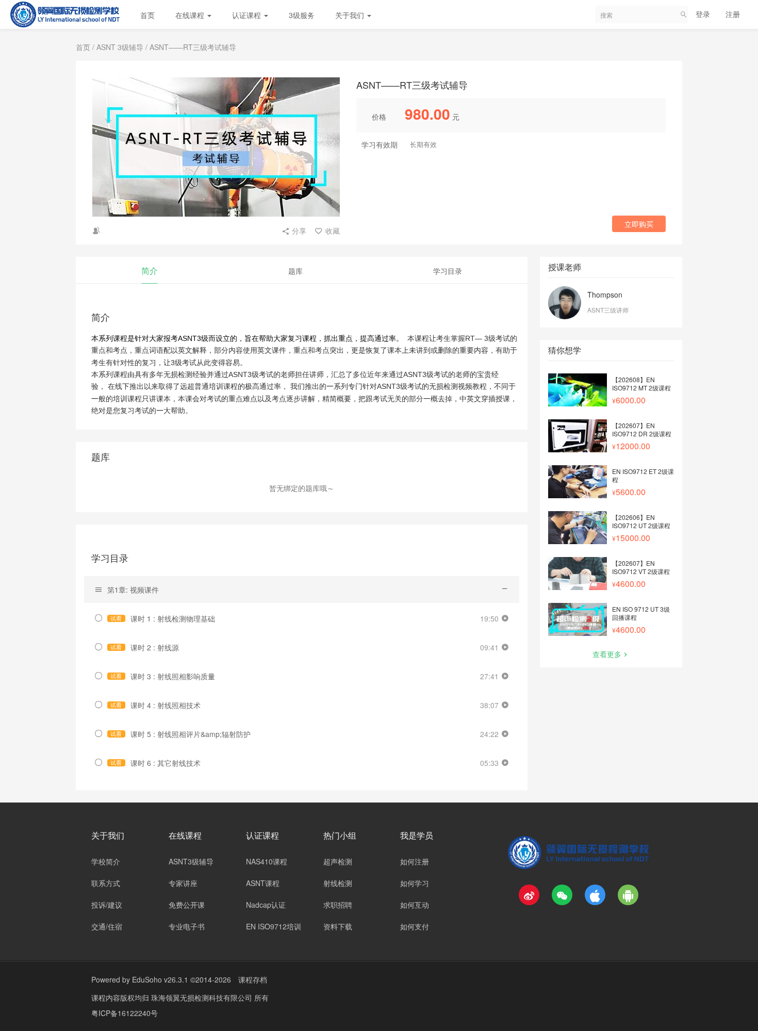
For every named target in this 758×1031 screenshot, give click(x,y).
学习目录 (447, 271)
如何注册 (414, 861)
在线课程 (190, 15)
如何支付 (414, 926)
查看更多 (606, 654)
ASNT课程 (262, 883)
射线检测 (337, 883)
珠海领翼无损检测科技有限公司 (202, 997)
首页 (147, 15)
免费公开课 (187, 904)
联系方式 (105, 883)
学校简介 (105, 861)
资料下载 (337, 926)
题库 (295, 271)
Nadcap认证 (266, 904)
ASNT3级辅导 (191, 861)
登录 (703, 14)
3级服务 (302, 15)
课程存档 (252, 979)
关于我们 (350, 15)
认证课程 (247, 15)
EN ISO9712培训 (273, 926)
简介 (149, 270)
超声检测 (337, 861)
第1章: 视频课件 (133, 589)
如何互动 (414, 904)
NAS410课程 (266, 861)
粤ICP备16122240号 (124, 1013)
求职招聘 (337, 904)
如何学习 (414, 883)
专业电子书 (187, 926)
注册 (733, 14)
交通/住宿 (106, 926)
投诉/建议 (106, 904)
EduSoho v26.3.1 (160, 979)
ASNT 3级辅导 (119, 47)
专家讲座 (183, 883)
